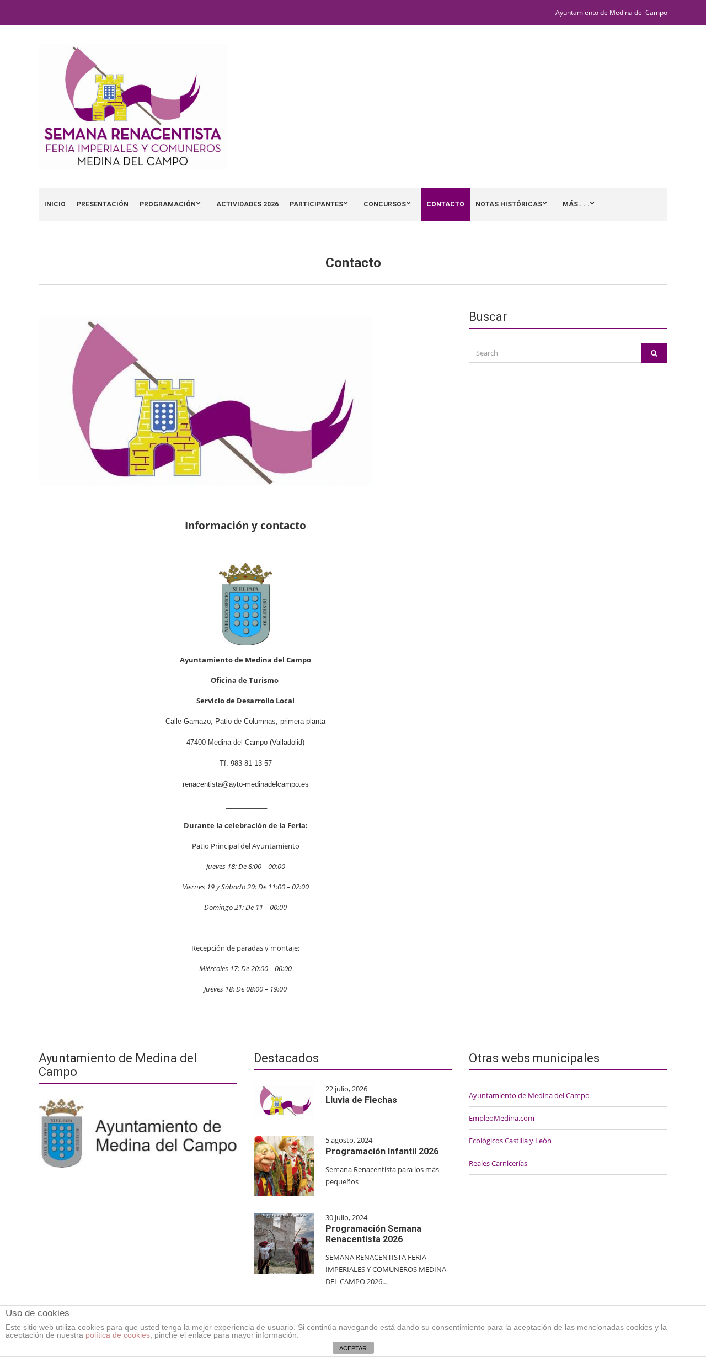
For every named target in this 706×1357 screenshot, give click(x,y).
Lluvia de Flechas (361, 1100)
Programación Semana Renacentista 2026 (373, 1233)
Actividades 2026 (247, 204)
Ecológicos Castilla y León (510, 1141)
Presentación (103, 204)
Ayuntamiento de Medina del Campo (611, 12)
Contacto (445, 204)
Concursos (384, 204)
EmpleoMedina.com (501, 1118)
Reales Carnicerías (498, 1163)
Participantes (316, 204)
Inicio (55, 204)
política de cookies (117, 1335)
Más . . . (576, 204)
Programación (168, 204)
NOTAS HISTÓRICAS (508, 204)
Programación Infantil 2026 (381, 1151)
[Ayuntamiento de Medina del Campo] (138, 1132)
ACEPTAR (353, 1348)
